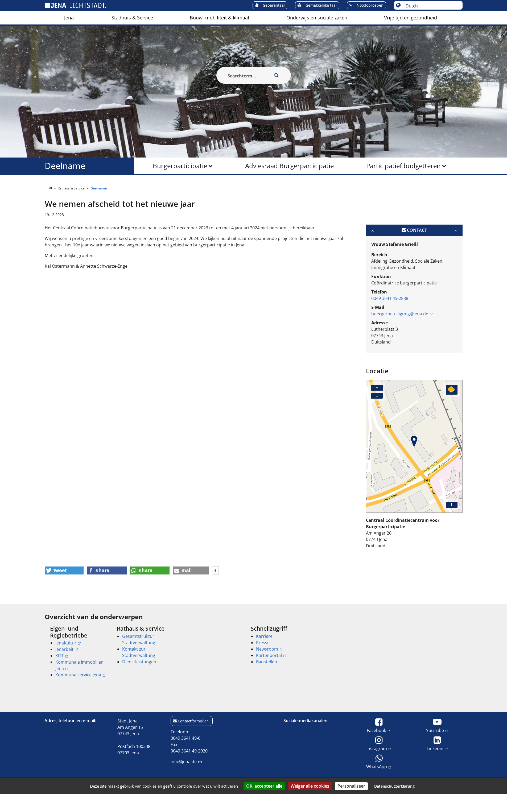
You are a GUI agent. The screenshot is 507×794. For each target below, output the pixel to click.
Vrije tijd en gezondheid (410, 17)
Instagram (376, 748)
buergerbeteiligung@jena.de (399, 314)
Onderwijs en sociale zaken (316, 17)
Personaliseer (351, 786)
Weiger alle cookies (310, 786)
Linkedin (435, 748)
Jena (69, 17)
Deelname (65, 165)
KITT (59, 656)
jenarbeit (64, 649)
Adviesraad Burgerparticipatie (289, 165)
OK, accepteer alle (264, 786)
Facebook (376, 730)
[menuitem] (69, 17)
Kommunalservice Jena (78, 675)
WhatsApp (376, 766)
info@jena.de (184, 761)
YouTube (435, 730)
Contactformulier (193, 720)
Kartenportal (269, 655)
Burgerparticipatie (180, 165)
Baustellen (266, 662)
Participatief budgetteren (403, 165)
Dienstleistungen (139, 662)
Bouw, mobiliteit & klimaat (219, 17)
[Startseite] (51, 188)
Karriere (264, 636)
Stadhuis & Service (132, 17)
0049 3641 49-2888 (389, 298)
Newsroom (267, 649)
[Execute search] (276, 75)
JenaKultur (65, 643)
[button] (64, 570)
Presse (263, 643)
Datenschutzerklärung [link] (394, 786)
